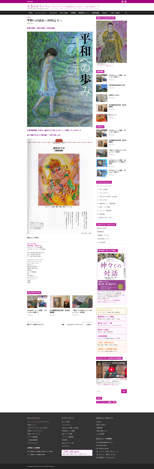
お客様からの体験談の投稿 (37, 454)
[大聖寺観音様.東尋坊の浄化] (101, 85)
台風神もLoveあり (114, 95)
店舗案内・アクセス (103, 235)
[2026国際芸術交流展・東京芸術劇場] (60, 302)
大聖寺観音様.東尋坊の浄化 (117, 85)
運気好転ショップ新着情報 (107, 203)
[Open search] (126, 13)
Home (30, 12)
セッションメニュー (41, 12)
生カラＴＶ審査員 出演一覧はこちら (108, 384)
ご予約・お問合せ (115, 12)
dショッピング (112, 302)
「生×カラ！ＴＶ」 (110, 379)
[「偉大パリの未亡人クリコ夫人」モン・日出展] (82, 302)
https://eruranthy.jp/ (35, 256)
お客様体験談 (95, 12)
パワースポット (104, 193)
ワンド (104, 402)
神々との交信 (64, 12)
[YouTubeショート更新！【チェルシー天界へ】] (101, 170)
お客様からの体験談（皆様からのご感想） (41, 451)
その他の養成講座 (33, 440)
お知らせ (104, 12)
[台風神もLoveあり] (101, 95)
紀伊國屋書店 (116, 300)
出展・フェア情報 (104, 207)
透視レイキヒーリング (34, 434)
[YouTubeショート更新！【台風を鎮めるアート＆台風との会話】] (101, 160)
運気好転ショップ (84, 12)
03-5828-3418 (102, 445)
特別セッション (32, 424)
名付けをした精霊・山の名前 (108, 196)
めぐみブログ (53, 12)
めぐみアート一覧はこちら (105, 65)
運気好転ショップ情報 (68, 431)
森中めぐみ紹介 (102, 228)
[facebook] (125, 1)
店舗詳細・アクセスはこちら (107, 457)
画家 (114, 402)
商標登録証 (100, 231)
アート (99, 402)
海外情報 (102, 214)
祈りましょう (113, 115)
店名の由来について (103, 239)
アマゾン (100, 300)
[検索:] (111, 391)
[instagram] (122, 1)
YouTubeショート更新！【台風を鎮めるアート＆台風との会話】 (117, 161)
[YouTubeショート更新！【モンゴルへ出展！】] (37, 302)
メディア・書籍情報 (105, 210)
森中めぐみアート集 (105, 217)
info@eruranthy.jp (35, 254)
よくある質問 (101, 242)
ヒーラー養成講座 (33, 437)
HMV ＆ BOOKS (102, 302)
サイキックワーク (33, 443)
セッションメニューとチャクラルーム (38, 421)
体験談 (109, 402)
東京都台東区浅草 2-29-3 (105, 442)
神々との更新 (103, 189)
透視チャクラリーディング (35, 431)
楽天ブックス (107, 300)
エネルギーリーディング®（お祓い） (38, 428)
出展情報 (73, 12)
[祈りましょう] (101, 115)
